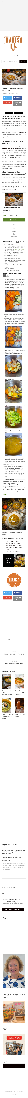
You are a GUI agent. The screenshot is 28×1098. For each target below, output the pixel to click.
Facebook (18, 97)
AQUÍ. (23, 249)
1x (17, 242)
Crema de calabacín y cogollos (12, 543)
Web (3, 893)
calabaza (21, 132)
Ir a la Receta (9, 113)
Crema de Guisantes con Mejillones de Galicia (7, 716)
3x (23, 242)
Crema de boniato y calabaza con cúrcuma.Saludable (7, 692)
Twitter (8, 97)
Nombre (5, 882)
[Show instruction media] (4, 275)
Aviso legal (14, 1094)
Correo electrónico (8, 888)
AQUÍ (16, 249)
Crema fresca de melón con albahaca (14, 545)
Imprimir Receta (19, 113)
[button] (3, 215)
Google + (8, 102)
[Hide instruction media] (7, 275)
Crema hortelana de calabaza (12, 541)
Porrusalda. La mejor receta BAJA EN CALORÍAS (20, 692)
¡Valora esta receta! (8, 857)
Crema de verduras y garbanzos (12, 551)
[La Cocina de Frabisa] (14, 43)
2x (20, 242)
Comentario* (6, 860)
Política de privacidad (14, 1093)
